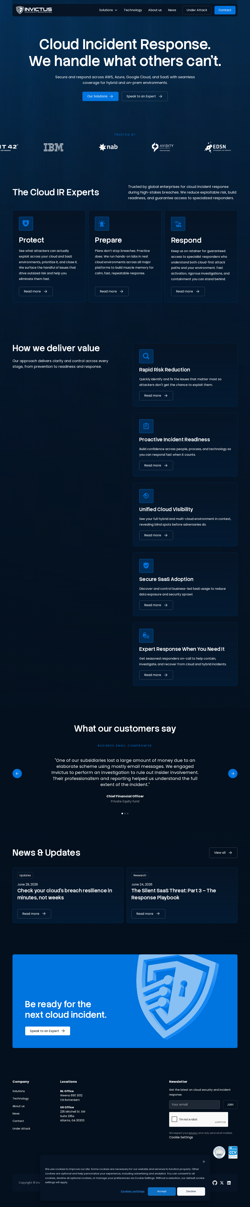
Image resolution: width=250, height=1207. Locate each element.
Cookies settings (133, 1191)
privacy (193, 1133)
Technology (133, 10)
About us (155, 10)
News (172, 10)
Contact (225, 10)
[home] (34, 10)
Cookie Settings (181, 1137)
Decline (191, 1191)
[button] (108, 10)
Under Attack (197, 10)
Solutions (18, 1091)
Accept (161, 1191)
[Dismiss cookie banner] (204, 1162)
